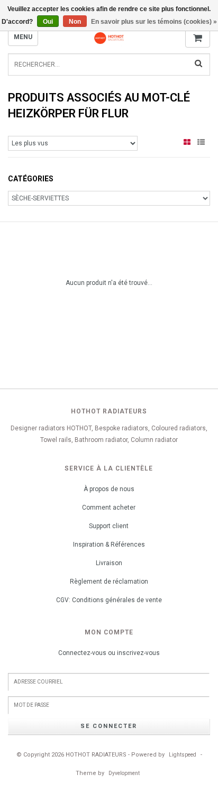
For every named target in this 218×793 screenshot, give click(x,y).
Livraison (109, 563)
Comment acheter (108, 507)
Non (75, 21)
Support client (109, 526)
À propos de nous (109, 489)
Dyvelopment (124, 773)
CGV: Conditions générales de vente (109, 600)
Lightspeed (182, 755)
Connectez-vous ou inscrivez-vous (109, 653)
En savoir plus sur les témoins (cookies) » (154, 21)
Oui (48, 21)
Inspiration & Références (109, 544)
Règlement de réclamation (109, 581)
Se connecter (108, 726)
